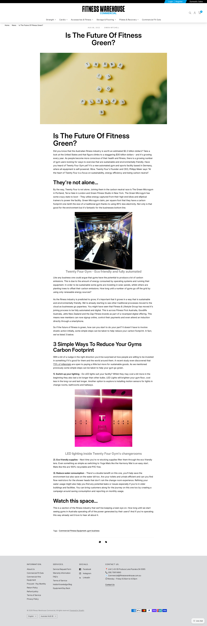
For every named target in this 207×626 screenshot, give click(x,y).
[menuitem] (50, 20)
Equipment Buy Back (61, 588)
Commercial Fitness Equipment (72, 531)
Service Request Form (62, 569)
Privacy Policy (33, 599)
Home (7, 25)
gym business (93, 531)
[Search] (190, 13)
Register (179, 1)
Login (170, 1)
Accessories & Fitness (81, 19)
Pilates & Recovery (128, 19)
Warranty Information (61, 573)
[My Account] (194, 13)
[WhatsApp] (100, 542)
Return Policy (32, 587)
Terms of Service (34, 595)
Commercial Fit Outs (151, 19)
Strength (50, 19)
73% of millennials (62, 364)
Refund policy (32, 591)
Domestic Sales (196, 1)
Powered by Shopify (77, 610)
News (14, 25)
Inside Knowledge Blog (62, 584)
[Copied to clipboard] (106, 542)
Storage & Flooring (105, 19)
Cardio (62, 19)
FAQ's (55, 577)
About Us (30, 569)
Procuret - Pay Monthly (36, 584)
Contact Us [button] (110, 585)
